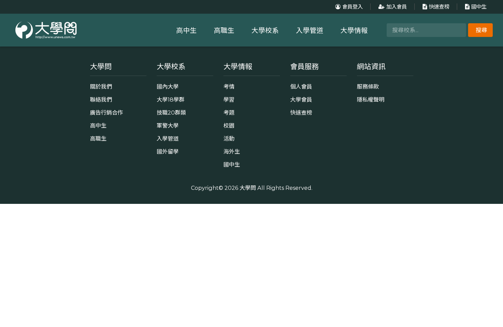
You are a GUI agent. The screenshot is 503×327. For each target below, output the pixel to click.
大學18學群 (170, 99)
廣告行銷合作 (106, 112)
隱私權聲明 (370, 99)
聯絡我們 (101, 99)
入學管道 (309, 30)
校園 (228, 125)
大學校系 (265, 30)
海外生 (231, 151)
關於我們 (101, 86)
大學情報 (354, 30)
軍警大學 (168, 125)
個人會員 (301, 86)
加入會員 (396, 6)
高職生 (224, 30)
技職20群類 (171, 112)
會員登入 (352, 6)
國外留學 (168, 151)
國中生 (479, 6)
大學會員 (301, 99)
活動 (228, 138)
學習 (228, 99)
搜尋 (481, 30)
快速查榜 (439, 6)
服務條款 (368, 86)
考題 (228, 112)
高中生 (186, 30)
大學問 (248, 187)
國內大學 (168, 86)
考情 (228, 86)
